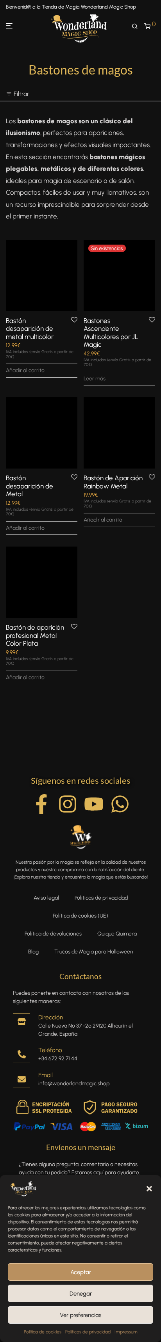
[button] (149, 1189)
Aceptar (80, 1272)
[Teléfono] (21, 1054)
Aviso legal (46, 898)
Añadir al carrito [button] (25, 370)
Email (45, 1075)
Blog (33, 951)
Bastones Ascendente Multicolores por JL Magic (111, 332)
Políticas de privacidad (88, 1332)
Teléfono (50, 1050)
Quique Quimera (117, 933)
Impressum (126, 1332)
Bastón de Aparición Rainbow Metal (113, 482)
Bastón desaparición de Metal (29, 486)
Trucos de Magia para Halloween (93, 951)
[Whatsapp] (120, 804)
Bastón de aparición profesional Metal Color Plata (35, 635)
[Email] (21, 1079)
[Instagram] (67, 804)
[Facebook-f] (41, 804)
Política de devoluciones (53, 933)
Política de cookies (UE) (80, 915)
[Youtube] (94, 804)
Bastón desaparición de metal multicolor (30, 329)
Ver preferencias (80, 1315)
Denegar (81, 1293)
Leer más (95, 378)
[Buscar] (138, 26)
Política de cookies (42, 1332)
